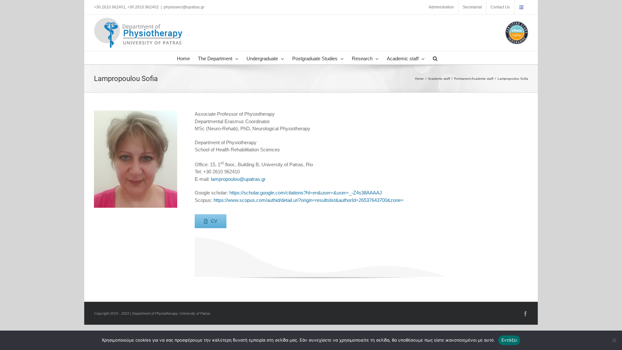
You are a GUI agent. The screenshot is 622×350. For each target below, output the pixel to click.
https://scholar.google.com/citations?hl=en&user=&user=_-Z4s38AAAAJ (305, 192)
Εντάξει (509, 340)
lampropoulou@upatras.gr (238, 179)
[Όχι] (614, 340)
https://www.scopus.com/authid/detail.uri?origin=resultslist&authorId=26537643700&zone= (308, 200)
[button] (435, 57)
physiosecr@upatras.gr (184, 7)
